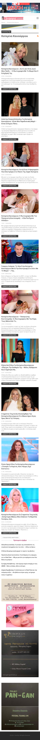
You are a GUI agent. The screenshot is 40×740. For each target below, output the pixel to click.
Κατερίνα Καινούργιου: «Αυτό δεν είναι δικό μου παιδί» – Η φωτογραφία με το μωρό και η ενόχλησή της (19, 71)
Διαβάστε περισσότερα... (9, 89)
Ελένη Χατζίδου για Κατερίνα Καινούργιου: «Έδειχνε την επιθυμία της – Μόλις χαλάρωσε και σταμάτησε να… (19, 367)
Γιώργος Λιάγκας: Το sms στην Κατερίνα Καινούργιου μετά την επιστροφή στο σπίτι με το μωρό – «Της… (19, 268)
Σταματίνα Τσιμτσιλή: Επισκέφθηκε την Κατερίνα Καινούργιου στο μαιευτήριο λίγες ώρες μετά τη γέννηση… (18, 416)
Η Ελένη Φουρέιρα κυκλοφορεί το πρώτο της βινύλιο (18, 551)
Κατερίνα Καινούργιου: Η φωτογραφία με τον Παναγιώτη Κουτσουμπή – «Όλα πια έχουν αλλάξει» (19, 218)
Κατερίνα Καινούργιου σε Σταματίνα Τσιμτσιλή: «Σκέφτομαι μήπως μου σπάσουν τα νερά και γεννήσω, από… (19, 517)
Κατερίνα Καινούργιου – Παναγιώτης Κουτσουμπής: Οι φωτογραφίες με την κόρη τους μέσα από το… (18, 319)
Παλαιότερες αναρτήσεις (11, 537)
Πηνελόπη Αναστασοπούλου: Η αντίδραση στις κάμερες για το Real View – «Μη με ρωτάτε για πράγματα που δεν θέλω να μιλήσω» (19, 557)
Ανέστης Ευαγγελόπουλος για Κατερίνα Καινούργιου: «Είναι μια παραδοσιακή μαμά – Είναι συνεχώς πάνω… (18, 121)
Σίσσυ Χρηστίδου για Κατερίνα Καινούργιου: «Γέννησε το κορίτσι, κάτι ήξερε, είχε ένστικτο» (18, 466)
